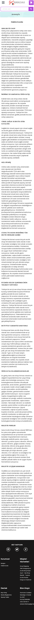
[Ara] (31, 9)
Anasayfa (16, 14)
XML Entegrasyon (25, 568)
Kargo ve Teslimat (25, 580)
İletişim (3, 563)
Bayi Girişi (4, 593)
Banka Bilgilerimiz (6, 595)
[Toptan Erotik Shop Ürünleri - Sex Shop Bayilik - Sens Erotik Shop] (17, 3)
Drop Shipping (24, 566)
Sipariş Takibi (5, 597)
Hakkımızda (4, 566)
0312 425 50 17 (24, 602)
